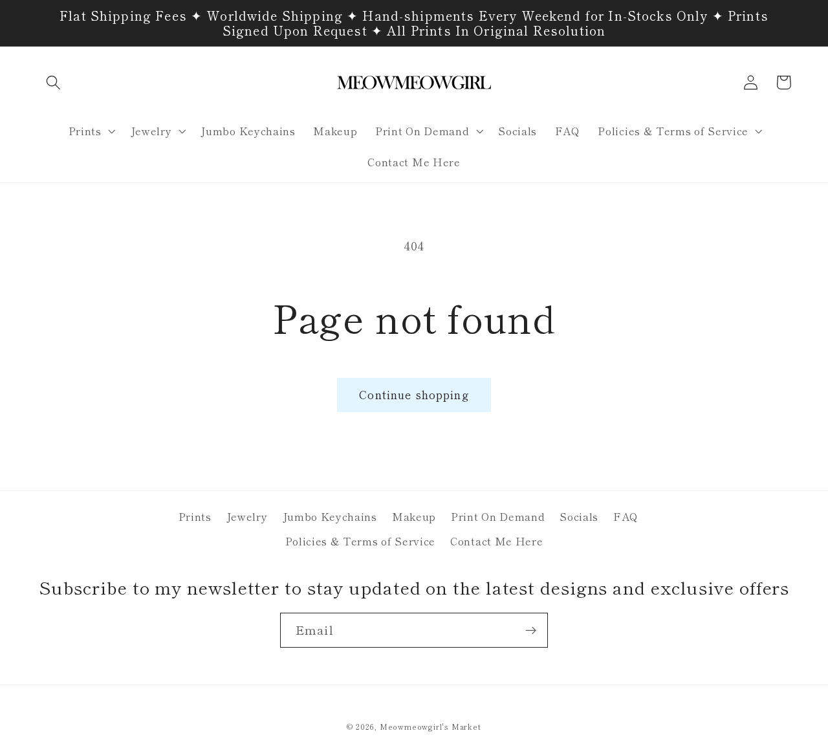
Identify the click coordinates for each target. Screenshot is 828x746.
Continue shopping (414, 394)
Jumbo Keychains (330, 516)
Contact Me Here (496, 541)
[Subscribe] (530, 630)
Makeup (414, 516)
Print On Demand (498, 516)
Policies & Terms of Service (360, 541)
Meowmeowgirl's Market (430, 726)
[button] (54, 82)
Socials (579, 516)
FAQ (625, 516)
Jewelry (247, 516)
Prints (195, 516)
